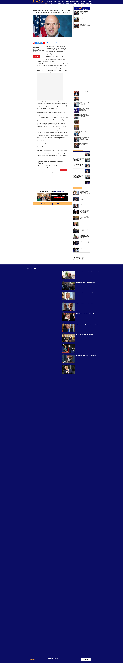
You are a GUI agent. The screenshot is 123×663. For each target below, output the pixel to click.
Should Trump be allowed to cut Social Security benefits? (59, 194)
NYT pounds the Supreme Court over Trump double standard (84, 198)
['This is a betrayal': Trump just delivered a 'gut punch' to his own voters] (76, 243)
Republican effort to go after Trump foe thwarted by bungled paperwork (78, 176)
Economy (67, 1)
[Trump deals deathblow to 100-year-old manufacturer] (76, 206)
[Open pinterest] (33, 268)
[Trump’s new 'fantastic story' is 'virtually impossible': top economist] (76, 250)
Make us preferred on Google (53, 42)
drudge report (78, 258)
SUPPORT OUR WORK (89, 3)
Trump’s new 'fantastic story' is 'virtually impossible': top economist (84, 249)
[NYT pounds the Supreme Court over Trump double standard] (76, 199)
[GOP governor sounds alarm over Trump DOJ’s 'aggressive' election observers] (87, 165)
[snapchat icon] (35, 268)
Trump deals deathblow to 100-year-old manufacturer (84, 204)
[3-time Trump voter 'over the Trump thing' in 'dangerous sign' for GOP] (76, 237)
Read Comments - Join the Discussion (52, 204)
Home (34, 6)
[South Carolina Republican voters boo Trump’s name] (68, 348)
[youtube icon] (34, 268)
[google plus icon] (30, 268)
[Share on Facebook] (36, 43)
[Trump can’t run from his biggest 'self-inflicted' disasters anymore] (68, 328)
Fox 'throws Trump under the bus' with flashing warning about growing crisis (84, 223)
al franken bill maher (79, 260)
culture (59, 1)
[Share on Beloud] (44, 43)
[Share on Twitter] (38, 43)
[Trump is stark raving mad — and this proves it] (68, 369)
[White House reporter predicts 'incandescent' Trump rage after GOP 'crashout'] (87, 160)
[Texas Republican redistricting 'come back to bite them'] (87, 154)
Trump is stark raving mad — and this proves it (83, 365)
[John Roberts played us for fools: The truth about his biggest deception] (68, 317)
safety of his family (64, 53)
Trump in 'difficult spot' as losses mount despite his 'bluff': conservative (77, 182)
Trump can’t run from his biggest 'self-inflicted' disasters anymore (87, 324)
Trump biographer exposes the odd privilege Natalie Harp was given (85, 18)
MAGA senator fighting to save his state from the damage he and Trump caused (85, 192)
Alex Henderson (40, 39)
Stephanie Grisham (59, 120)
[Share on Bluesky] (42, 43)
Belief (55, 1)
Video (63, 1)
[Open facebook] (86, 1)
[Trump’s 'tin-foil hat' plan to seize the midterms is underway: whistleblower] (76, 13)
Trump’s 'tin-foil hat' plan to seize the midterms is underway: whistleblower (84, 12)
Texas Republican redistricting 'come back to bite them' (78, 153)
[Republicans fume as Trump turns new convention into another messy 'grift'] (76, 212)
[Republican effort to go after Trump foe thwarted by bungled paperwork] (87, 177)
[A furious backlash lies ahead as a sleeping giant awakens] (76, 231)
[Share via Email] (40, 43)
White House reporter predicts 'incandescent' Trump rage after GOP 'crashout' (78, 159)
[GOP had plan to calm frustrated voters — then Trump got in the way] (76, 26)
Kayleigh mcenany (78, 257)
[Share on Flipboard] (33, 43)
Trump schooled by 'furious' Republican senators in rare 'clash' (84, 217)
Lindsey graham (79, 259)
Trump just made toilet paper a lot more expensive (84, 334)
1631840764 (50, 86)
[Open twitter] (86, 1)
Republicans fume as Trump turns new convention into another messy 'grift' (84, 211)
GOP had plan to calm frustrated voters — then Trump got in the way (85, 25)
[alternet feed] (87, 1)
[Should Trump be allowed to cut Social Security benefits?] (44, 197)
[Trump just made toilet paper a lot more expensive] (68, 338)
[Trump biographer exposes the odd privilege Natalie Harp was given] (76, 19)
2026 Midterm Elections (74, 1)
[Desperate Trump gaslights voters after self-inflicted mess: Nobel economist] (87, 171)
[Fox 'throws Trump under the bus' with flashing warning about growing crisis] (76, 224)
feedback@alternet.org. (59, 191)
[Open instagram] (31, 268)
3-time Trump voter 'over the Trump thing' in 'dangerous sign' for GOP (84, 236)
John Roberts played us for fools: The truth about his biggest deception (87, 313)
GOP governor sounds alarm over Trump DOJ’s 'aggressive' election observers (78, 165)
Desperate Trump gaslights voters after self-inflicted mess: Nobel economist (78, 170)
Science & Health (49, 1)
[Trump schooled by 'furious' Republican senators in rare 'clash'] (76, 218)
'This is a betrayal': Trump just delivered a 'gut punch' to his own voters (85, 242)
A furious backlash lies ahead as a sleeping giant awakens (84, 230)
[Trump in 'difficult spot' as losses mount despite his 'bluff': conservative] (87, 182)
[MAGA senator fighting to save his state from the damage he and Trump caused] (76, 193)
